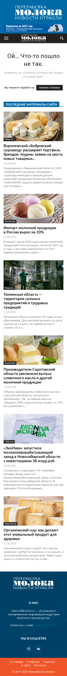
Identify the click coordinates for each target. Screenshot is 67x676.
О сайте (26, 665)
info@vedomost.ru (45, 625)
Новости (9, 139)
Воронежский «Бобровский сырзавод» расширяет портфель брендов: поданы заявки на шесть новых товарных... (33, 152)
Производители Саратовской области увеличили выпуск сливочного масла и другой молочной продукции (29, 376)
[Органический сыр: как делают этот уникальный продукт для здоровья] (33, 511)
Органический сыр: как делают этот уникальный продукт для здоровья (31, 534)
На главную (16, 661)
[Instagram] (28, 648)
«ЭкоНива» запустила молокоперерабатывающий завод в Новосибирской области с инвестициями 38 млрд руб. (32, 454)
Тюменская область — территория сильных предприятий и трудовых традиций (26, 301)
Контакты (40, 665)
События (9, 441)
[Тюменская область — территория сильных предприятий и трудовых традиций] (33, 275)
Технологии (10, 523)
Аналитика (10, 221)
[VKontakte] (38, 648)
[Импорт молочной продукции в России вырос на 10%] (33, 208)
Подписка (49, 661)
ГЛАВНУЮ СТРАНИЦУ (49, 87)
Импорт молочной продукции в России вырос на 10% (30, 229)
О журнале (33, 661)
